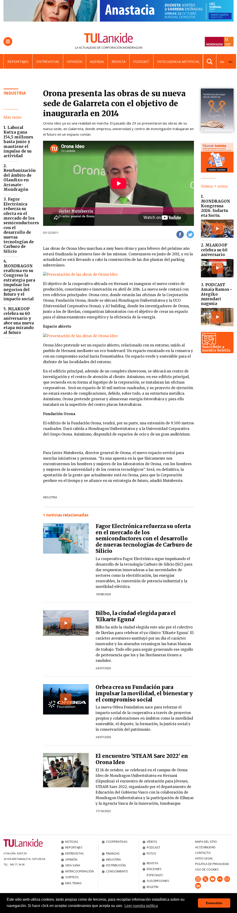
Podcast (141, 61)
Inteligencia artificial (178, 61)
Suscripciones (158, 881)
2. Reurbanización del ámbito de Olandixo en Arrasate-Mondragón (19, 177)
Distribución (116, 865)
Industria (14, 93)
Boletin (152, 887)
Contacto (203, 853)
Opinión (74, 61)
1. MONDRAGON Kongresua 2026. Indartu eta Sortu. (215, 206)
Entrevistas (47, 61)
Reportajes (17, 61)
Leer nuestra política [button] (141, 906)
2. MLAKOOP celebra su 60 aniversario (214, 250)
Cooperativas (117, 841)
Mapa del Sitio (206, 841)
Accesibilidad (205, 847)
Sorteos (72, 877)
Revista (118, 61)
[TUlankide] (108, 39)
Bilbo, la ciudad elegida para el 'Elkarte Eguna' (136, 616)
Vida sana (72, 865)
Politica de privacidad (212, 864)
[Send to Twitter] (190, 234)
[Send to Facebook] (180, 234)
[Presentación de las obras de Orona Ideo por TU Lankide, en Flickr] (80, 274)
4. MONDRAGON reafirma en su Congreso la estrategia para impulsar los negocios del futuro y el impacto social (19, 280)
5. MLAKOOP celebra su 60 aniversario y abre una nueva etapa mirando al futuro (18, 320)
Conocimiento (117, 871)
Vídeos (152, 841)
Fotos (151, 853)
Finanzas (113, 853)
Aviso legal (204, 858)
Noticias (71, 841)
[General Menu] (7, 41)
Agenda (97, 61)
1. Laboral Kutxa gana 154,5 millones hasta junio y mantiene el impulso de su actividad (18, 141)
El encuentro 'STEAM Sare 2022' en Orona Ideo (142, 759)
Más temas (73, 883)
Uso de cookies (207, 869)
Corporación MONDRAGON (121, 47)
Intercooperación (79, 871)
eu (222, 61)
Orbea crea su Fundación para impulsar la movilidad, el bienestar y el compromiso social (144, 693)
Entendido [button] (214, 903)
